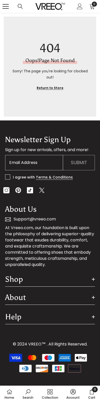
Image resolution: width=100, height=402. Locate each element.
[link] (28, 394)
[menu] (6, 6)
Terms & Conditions (54, 177)
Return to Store (50, 88)
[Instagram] (6, 190)
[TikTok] (30, 190)
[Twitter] (41, 190)
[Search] (20, 6)
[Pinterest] (18, 190)
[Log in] (80, 6)
